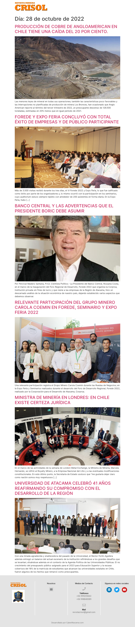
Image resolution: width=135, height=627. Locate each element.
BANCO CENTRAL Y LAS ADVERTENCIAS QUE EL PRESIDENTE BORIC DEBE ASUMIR (64, 208)
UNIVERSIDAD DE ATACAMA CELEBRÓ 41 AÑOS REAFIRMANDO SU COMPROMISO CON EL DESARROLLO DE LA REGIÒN (63, 488)
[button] (51, 589)
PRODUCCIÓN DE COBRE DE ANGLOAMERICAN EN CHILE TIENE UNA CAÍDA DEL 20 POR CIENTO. (66, 29)
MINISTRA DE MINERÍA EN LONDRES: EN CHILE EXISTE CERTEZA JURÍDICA (62, 400)
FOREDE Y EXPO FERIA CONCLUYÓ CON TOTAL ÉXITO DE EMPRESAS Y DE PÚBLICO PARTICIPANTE (67, 119)
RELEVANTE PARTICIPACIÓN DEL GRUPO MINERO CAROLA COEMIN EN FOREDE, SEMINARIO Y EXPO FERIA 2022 (66, 307)
